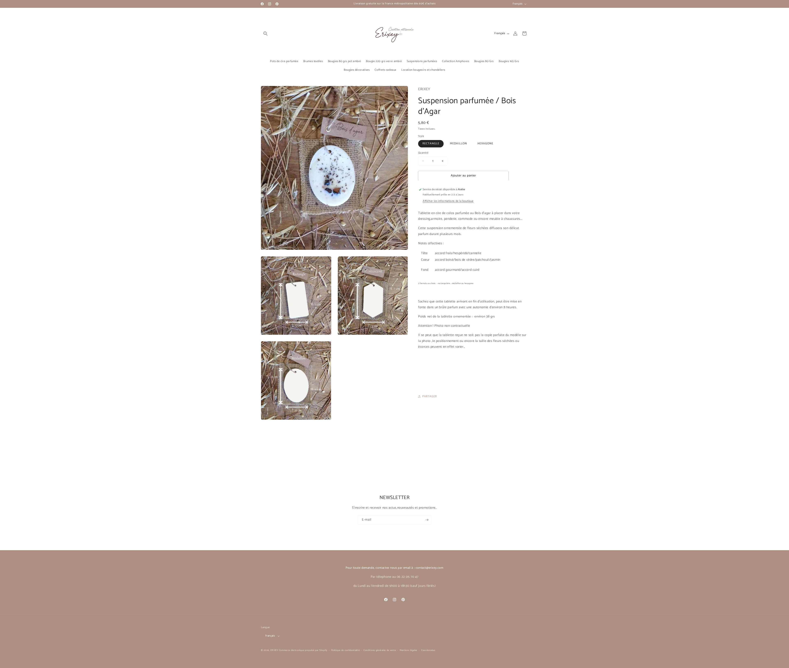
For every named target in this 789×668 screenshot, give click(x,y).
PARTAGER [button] (429, 396)
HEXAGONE (485, 143)
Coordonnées (428, 650)
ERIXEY (274, 650)
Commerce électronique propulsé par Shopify (303, 650)
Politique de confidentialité (345, 650)
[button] (265, 33)
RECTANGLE (430, 143)
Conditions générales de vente (379, 650)
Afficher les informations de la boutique (448, 201)
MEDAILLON (458, 143)
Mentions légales (408, 650)
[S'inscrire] (426, 520)
